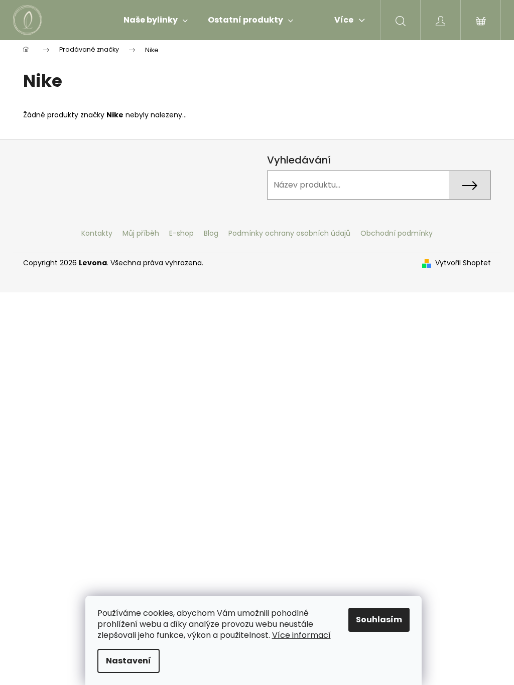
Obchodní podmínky (396, 233)
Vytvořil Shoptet (463, 263)
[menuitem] (155, 20)
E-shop (181, 233)
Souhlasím (379, 619)
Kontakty (96, 233)
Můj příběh (140, 233)
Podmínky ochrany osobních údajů (289, 233)
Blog (211, 233)
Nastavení (128, 660)
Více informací (301, 635)
